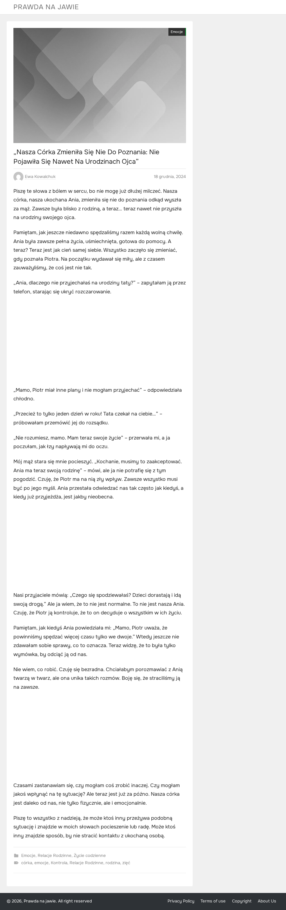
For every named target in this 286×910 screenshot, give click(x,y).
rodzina (113, 863)
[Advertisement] (99, 342)
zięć (126, 863)
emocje (41, 863)
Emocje (177, 32)
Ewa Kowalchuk (40, 176)
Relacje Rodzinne (55, 855)
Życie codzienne (90, 855)
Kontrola (59, 863)
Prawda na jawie (46, 7)
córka (26, 863)
